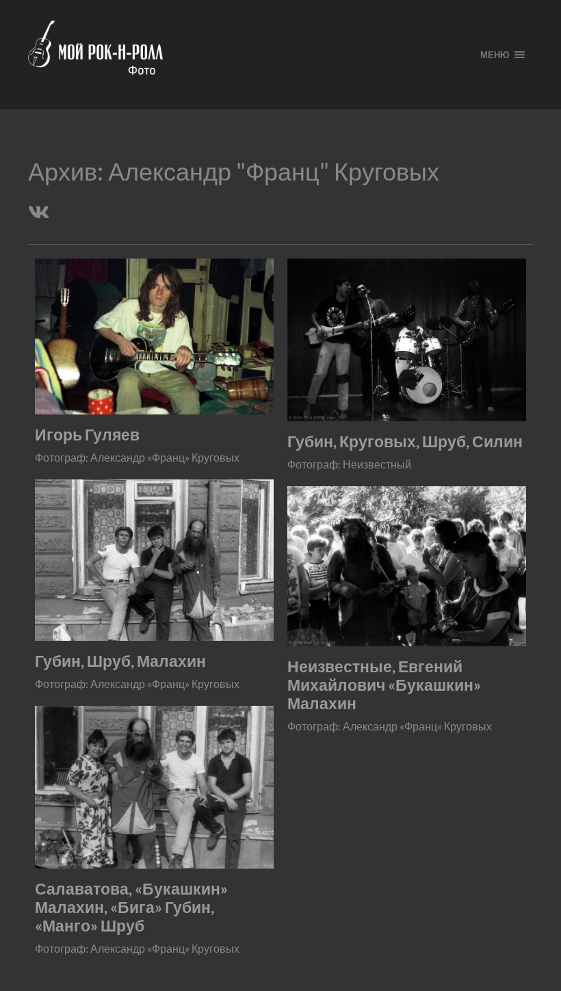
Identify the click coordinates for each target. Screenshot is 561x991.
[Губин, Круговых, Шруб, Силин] (406, 340)
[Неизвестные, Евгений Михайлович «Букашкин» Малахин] (406, 566)
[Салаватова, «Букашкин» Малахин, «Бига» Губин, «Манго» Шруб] (154, 787)
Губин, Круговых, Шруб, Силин (405, 441)
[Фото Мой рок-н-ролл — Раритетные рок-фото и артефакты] (243, 55)
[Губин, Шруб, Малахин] (154, 560)
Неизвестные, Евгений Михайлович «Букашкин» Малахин (384, 685)
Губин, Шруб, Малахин (120, 661)
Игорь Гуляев (87, 434)
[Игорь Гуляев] (154, 336)
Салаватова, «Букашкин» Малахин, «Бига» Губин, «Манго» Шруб (131, 907)
